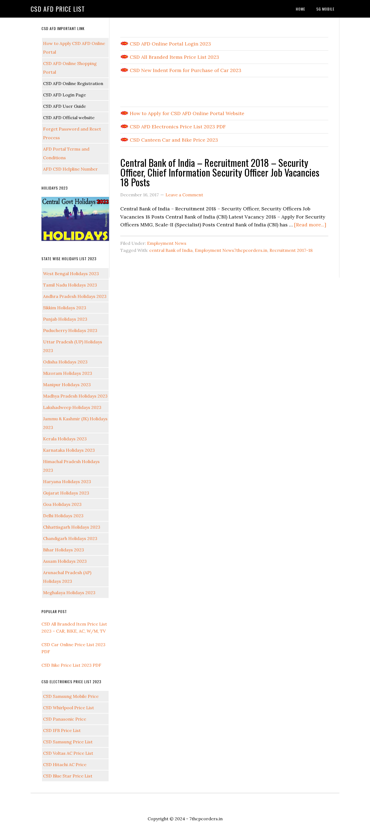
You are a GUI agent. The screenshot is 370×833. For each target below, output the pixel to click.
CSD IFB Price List (62, 730)
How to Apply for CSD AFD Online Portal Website (186, 113)
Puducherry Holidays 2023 (70, 330)
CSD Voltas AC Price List (68, 753)
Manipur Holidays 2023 (67, 384)
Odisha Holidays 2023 (65, 362)
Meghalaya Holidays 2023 (69, 592)
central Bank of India (171, 250)
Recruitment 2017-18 (291, 250)
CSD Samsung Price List (68, 741)
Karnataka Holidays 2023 (69, 450)
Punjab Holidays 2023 (65, 319)
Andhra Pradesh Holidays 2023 (74, 296)
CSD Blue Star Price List (67, 776)
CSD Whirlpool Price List (68, 707)
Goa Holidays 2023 (62, 504)
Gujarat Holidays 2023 (66, 493)
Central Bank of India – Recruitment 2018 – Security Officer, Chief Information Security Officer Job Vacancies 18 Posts (219, 172)
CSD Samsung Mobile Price (71, 696)
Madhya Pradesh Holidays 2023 (75, 396)
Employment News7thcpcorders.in (231, 250)
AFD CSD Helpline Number (70, 169)
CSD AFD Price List (58, 9)
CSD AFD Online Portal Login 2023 (169, 44)
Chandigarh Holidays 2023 (70, 538)
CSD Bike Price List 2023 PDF (71, 665)
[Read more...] (310, 225)
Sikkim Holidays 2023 (64, 307)
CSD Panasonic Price (64, 719)
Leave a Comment (184, 194)
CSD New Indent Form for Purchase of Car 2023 (184, 70)
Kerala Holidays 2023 (65, 438)
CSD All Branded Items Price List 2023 (173, 57)
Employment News (166, 243)
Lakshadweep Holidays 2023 (72, 407)
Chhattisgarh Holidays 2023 (71, 527)
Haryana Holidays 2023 (67, 481)
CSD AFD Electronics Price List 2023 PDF (177, 126)
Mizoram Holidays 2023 (67, 373)
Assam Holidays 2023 (65, 561)
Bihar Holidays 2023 (63, 549)
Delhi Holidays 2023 (63, 515)
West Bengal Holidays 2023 (71, 273)
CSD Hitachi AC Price (64, 764)
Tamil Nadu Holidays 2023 (70, 285)
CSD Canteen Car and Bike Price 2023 (173, 140)
